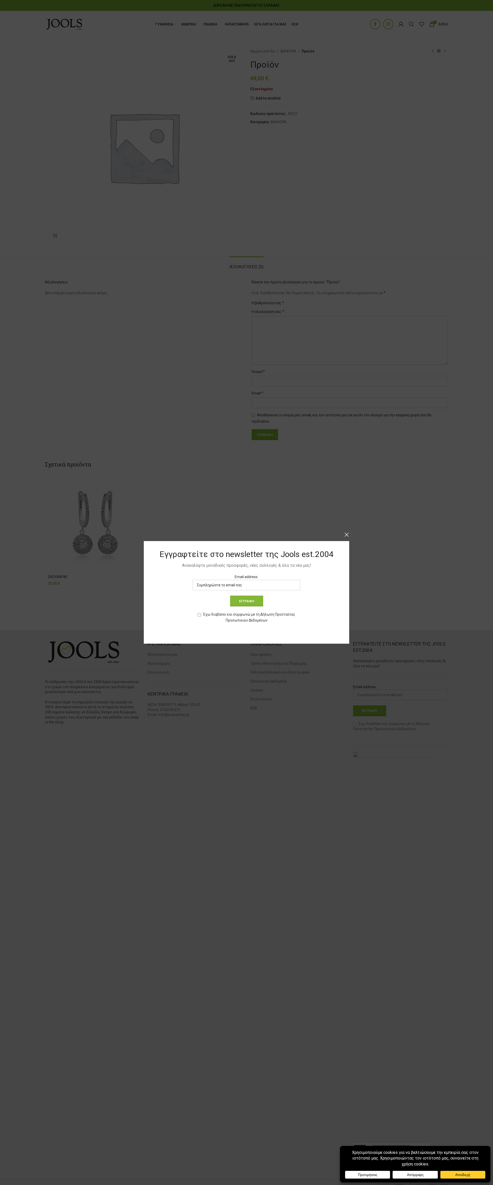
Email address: (246, 577)
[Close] (346, 534)
